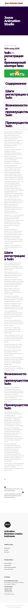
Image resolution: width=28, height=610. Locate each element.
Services (6, 550)
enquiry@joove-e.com (9, 594)
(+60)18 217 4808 (8, 588)
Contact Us (7, 552)
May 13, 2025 (13, 45)
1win (16, 132)
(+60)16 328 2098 (8, 591)
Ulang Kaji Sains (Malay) (10, 567)
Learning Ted (7, 565)
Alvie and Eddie (8, 563)
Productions (7, 548)
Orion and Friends (8, 569)
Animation (6, 45)
